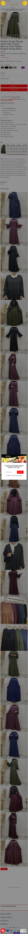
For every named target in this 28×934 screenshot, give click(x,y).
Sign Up (20, 472)
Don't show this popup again (15, 475)
